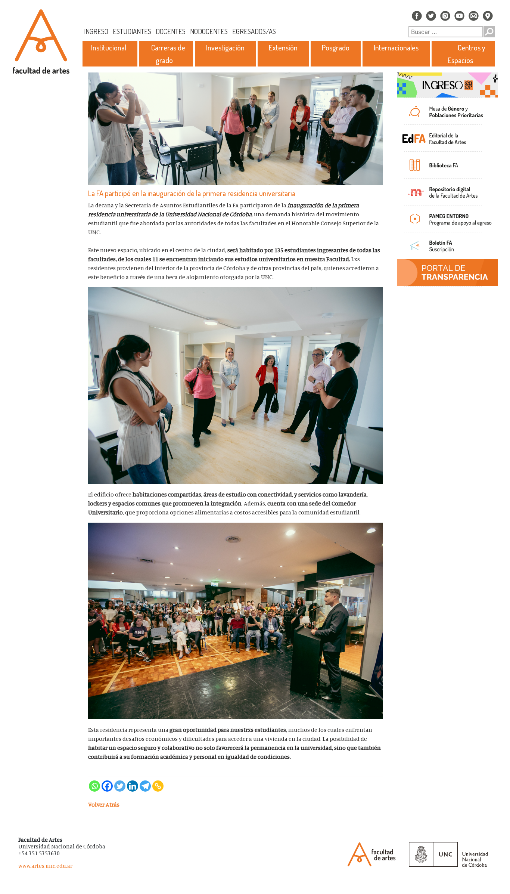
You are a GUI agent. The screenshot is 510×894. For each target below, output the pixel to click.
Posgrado (335, 47)
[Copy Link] (158, 786)
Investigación (225, 47)
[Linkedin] (132, 786)
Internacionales (396, 47)
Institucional (108, 47)
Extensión (283, 47)
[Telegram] (145, 786)
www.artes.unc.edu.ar (45, 865)
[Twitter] (119, 786)
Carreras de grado (168, 54)
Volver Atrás (103, 804)
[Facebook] (107, 786)
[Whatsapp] (94, 786)
